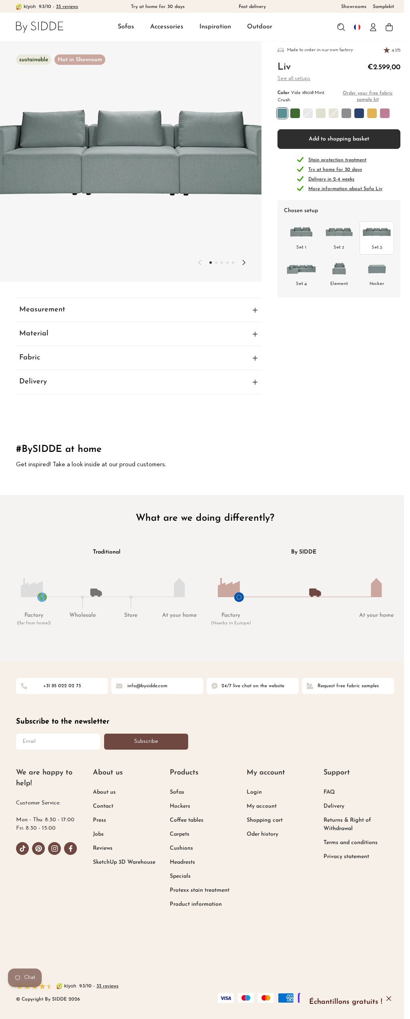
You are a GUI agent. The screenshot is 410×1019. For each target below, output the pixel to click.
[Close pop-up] (389, 999)
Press (98, 819)
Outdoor (259, 27)
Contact (102, 805)
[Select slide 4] (233, 262)
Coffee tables (184, 819)
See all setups (293, 78)
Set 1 (301, 247)
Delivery (329, 805)
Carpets (177, 833)
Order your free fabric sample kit (368, 96)
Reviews (101, 847)
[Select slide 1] (216, 262)
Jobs (97, 833)
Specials (177, 876)
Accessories (166, 27)
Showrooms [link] (353, 6)
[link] (39, 27)
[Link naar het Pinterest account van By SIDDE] (38, 847)
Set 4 (301, 284)
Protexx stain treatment (197, 890)
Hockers (177, 805)
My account (258, 805)
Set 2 (339, 247)
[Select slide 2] (222, 262)
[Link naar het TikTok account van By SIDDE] (22, 847)
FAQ (324, 791)
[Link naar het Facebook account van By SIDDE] (70, 847)
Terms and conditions (346, 842)
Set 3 (377, 247)
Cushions (179, 847)
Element (339, 284)
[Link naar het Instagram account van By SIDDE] (54, 847)
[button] (126, 27)
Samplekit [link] (383, 6)
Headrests (180, 862)
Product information (193, 904)
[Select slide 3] (227, 262)
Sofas (126, 27)
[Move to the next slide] (244, 262)
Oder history (259, 833)
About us (103, 791)
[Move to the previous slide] (200, 262)
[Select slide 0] (210, 262)
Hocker (377, 284)
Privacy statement (341, 856)
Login (250, 791)
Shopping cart (261, 819)
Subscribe (146, 740)
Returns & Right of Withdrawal (342, 823)
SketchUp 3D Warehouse (123, 862)
